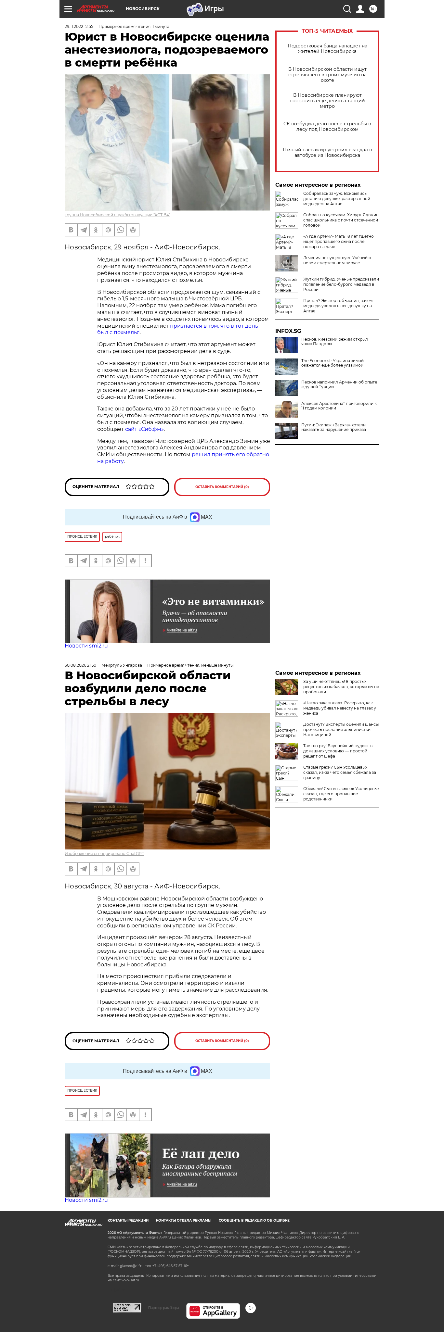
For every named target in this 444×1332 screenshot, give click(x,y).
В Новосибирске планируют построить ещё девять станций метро (327, 101)
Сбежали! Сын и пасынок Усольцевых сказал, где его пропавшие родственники (341, 793)
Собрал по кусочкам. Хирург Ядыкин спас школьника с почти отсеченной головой (341, 220)
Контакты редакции (128, 1220)
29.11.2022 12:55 (79, 26)
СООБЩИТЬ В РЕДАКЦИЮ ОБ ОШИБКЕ (254, 1220)
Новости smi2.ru (86, 646)
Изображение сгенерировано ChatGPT (104, 853)
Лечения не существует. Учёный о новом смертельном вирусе (337, 260)
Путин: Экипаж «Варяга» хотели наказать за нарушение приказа (333, 427)
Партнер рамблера (163, 1308)
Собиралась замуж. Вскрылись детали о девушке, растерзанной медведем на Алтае (336, 198)
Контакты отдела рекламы (183, 1220)
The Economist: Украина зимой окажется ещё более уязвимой (332, 363)
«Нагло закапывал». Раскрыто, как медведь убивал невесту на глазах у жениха (339, 708)
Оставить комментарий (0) (222, 487)
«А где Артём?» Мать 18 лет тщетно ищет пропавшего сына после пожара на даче (338, 241)
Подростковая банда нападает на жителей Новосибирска (327, 48)
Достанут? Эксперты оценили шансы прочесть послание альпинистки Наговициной (341, 729)
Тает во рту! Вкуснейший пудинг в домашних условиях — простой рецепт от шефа (337, 751)
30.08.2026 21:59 (80, 665)
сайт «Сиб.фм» (144, 429)
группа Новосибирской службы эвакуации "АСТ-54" (117, 214)
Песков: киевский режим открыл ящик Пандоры (334, 341)
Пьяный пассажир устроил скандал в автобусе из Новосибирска (327, 152)
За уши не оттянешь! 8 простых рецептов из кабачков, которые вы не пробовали (341, 686)
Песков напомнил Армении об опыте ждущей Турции (339, 384)
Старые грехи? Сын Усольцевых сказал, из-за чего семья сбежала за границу (339, 772)
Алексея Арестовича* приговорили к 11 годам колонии (339, 405)
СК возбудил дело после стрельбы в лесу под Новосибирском (327, 126)
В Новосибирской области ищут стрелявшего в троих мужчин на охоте (327, 75)
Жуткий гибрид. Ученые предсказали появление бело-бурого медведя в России (341, 284)
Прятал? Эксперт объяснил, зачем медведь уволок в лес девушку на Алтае (337, 305)
